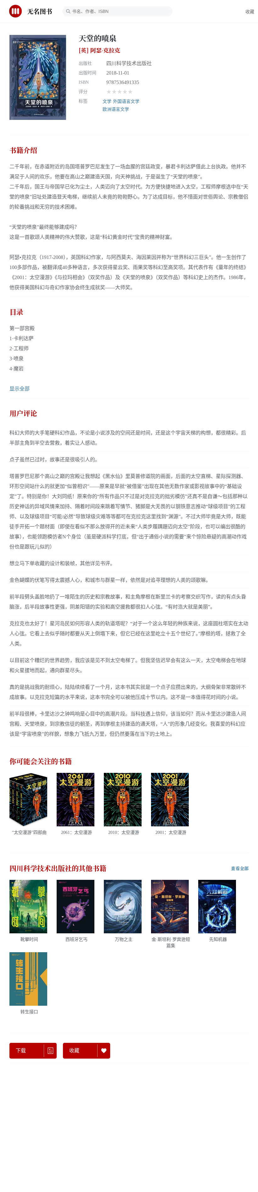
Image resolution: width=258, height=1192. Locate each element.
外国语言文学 (126, 101)
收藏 (249, 11)
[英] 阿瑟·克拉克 (99, 50)
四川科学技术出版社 (129, 63)
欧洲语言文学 (116, 109)
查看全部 (240, 868)
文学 (107, 101)
